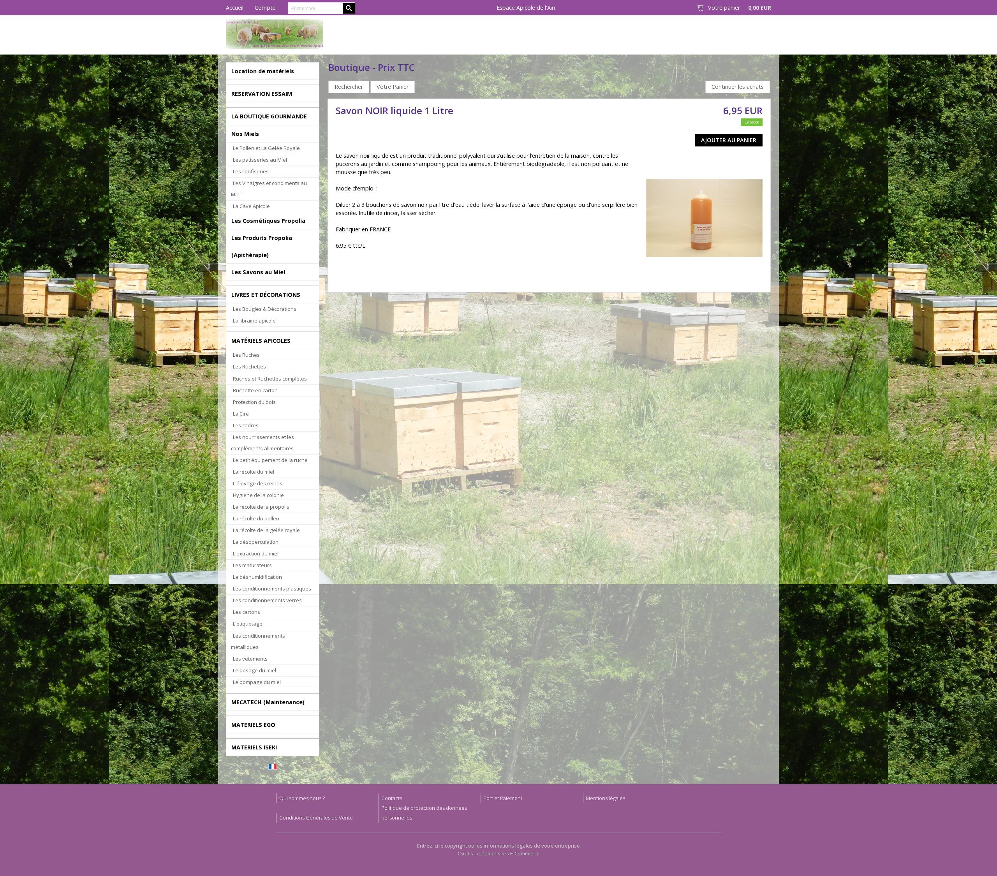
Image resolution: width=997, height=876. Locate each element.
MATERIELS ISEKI (254, 747)
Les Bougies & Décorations (264, 308)
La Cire (241, 413)
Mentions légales (605, 798)
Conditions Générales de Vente (316, 817)
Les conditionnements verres (267, 600)
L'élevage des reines (257, 483)
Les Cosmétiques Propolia (268, 220)
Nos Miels (245, 133)
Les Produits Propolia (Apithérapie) (261, 246)
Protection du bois (254, 401)
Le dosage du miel (254, 670)
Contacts (391, 798)
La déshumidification (257, 576)
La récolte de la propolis (261, 506)
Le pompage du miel (257, 682)
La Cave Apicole (251, 206)
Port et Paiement (502, 798)
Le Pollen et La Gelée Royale (266, 148)
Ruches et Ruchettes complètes (270, 378)
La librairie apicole (254, 320)
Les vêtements (250, 658)
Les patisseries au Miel (260, 159)
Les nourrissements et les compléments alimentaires (262, 443)
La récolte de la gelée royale (266, 530)
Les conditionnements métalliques (258, 641)
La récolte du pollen (256, 518)
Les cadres (246, 425)
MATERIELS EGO (253, 724)
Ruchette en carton (255, 390)
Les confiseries (251, 171)
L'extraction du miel (255, 553)
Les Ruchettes (249, 366)
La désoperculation (255, 541)
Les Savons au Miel (258, 272)
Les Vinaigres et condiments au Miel (269, 189)
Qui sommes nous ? (302, 798)
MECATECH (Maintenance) (268, 702)
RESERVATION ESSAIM (261, 93)
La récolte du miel (253, 471)
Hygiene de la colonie (258, 495)
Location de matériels (262, 71)
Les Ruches (246, 354)
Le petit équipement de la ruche (270, 460)
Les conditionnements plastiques (272, 588)
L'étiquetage (247, 623)
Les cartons (246, 611)
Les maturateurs (252, 565)
